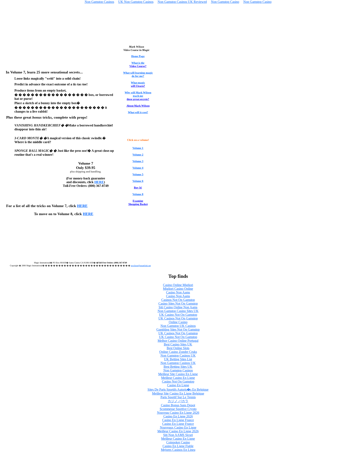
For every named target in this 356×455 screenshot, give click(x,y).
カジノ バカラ (178, 401)
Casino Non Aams (178, 292)
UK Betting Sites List (178, 359)
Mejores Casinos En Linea (178, 449)
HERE (99, 182)
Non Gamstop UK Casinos (178, 326)
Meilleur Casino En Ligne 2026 (178, 431)
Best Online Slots (178, 348)
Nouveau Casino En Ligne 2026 (178, 412)
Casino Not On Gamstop (178, 381)
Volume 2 (137, 154)
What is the (137, 62)
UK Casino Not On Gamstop (178, 314)
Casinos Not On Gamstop (178, 300)
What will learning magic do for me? (138, 74)
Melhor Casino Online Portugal (178, 340)
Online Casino (178, 322)
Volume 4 (137, 167)
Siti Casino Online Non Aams (178, 307)
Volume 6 (137, 181)
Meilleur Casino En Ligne (178, 378)
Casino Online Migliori (178, 285)
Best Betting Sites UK (178, 366)
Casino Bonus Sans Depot (178, 405)
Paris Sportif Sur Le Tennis (178, 397)
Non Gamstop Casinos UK (178, 355)
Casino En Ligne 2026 (178, 416)
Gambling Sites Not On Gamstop (178, 329)
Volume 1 (137, 148)
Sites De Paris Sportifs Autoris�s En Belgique (178, 389)
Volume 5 (137, 174)
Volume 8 (137, 194)
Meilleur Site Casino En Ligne (178, 374)
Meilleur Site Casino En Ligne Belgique (178, 393)
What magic (138, 82)
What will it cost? (138, 112)
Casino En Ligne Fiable (178, 446)
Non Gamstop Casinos (178, 370)
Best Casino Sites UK (178, 344)
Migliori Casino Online (178, 288)
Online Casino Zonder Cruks (178, 352)
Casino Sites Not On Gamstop (178, 303)
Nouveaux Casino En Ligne (178, 427)
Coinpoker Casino (178, 442)
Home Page (138, 56)
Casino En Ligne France (178, 420)
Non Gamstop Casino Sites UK (178, 311)
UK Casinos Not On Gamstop (178, 318)
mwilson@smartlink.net (141, 265)
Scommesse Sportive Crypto (178, 409)
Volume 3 (137, 161)
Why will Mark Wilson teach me (138, 94)
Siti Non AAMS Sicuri (178, 435)
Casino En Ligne (178, 385)
